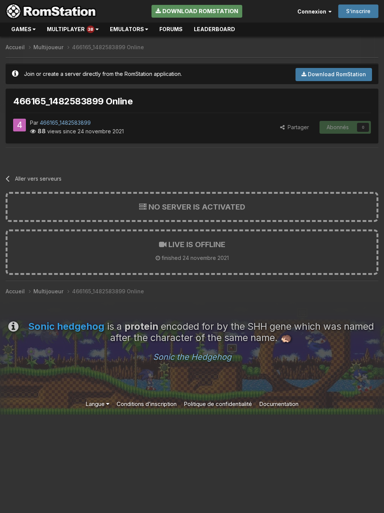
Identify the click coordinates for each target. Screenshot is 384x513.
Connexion (312, 11)
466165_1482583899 (65, 122)
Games (22, 29)
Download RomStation (199, 11)
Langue (96, 403)
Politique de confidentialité (218, 403)
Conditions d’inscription (147, 403)
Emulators (127, 29)
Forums (171, 29)
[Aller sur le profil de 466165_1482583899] (19, 125)
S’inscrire (358, 11)
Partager (297, 127)
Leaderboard (214, 29)
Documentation (278, 403)
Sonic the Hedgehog (192, 357)
